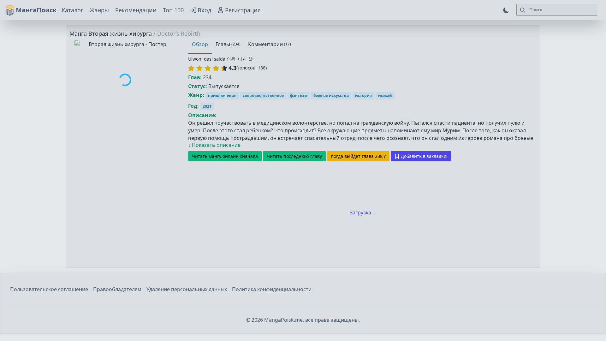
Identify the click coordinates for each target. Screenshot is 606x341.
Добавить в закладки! (424, 156)
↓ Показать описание (214, 144)
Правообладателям (117, 289)
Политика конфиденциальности (272, 289)
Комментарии (269, 44)
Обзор (200, 44)
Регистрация (243, 10)
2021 (207, 106)
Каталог (72, 10)
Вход (204, 10)
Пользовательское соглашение (49, 289)
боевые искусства (331, 95)
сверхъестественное (263, 95)
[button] (207, 68)
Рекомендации (136, 10)
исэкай (385, 95)
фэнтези (298, 95)
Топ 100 (173, 10)
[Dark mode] (506, 10)
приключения (222, 95)
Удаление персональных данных (186, 289)
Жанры (99, 10)
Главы (228, 44)
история (363, 95)
